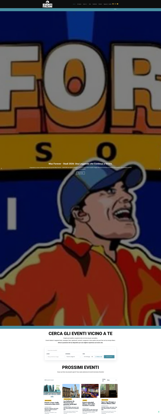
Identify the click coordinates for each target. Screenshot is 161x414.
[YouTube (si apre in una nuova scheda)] (117, 4)
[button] (1, 168)
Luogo (47, 353)
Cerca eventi (109, 356)
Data (84, 353)
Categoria (67, 353)
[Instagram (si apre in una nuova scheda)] (115, 4)
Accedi (110, 4)
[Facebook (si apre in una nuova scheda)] (113, 4)
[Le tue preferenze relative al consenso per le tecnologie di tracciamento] (159, 412)
